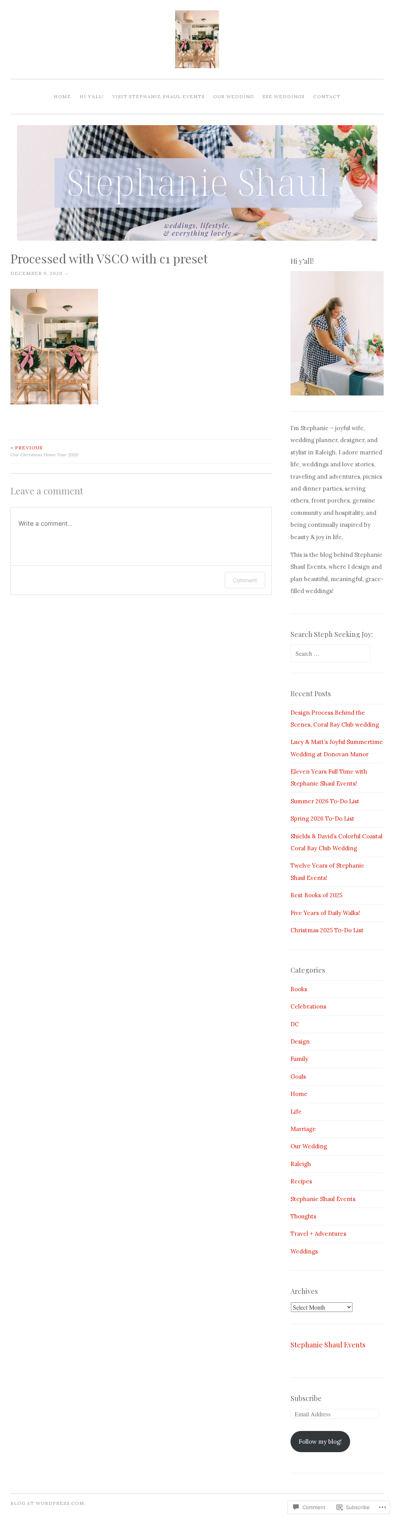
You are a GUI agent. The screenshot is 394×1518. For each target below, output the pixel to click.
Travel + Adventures (318, 1233)
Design (300, 1041)
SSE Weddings (283, 96)
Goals (298, 1076)
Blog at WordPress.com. (48, 1503)
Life (296, 1111)
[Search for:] (330, 653)
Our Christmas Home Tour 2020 (44, 451)
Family (299, 1058)
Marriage (303, 1129)
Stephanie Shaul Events (323, 1199)
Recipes (301, 1181)
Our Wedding (233, 96)
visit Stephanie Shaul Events (158, 96)
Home (62, 96)
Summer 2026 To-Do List (324, 801)
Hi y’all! (92, 96)
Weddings (304, 1251)
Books (298, 989)
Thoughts (303, 1216)
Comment (245, 580)
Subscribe (306, 1398)
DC (294, 1024)
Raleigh (300, 1164)
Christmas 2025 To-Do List (327, 930)
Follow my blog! (320, 1441)
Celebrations (308, 1006)
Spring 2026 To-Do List (322, 818)
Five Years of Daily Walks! (325, 912)
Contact (327, 96)
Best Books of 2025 (316, 895)
